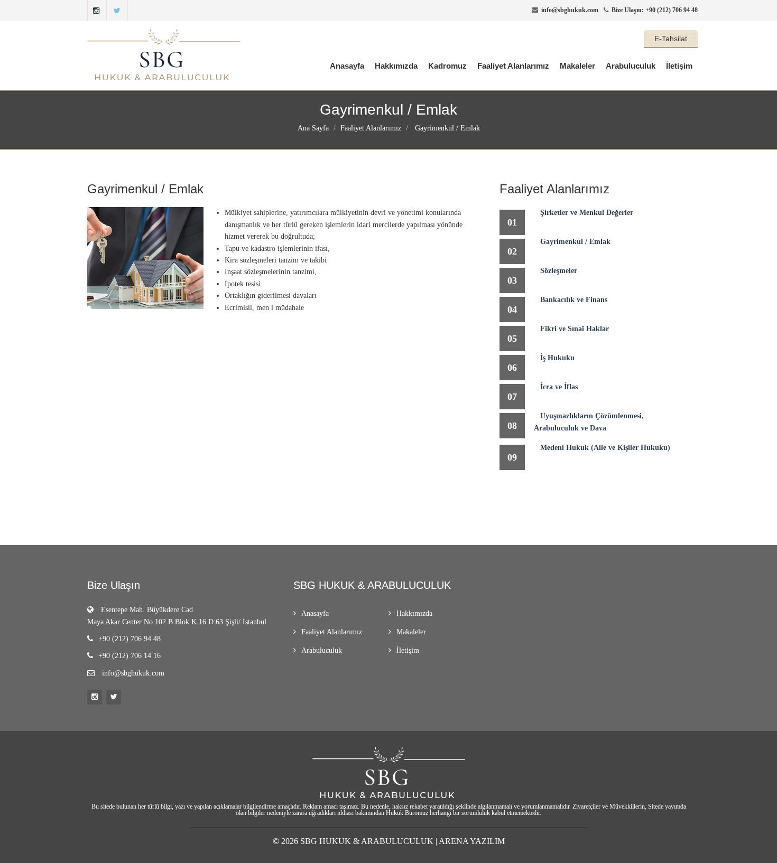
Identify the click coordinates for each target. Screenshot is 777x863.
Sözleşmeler (558, 271)
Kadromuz (447, 65)
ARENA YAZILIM (472, 841)
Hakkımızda (396, 65)
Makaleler (577, 65)
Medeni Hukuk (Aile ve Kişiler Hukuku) (605, 448)
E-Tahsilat (670, 38)
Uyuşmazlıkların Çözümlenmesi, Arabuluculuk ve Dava (589, 421)
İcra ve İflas (559, 387)
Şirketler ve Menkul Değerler (586, 213)
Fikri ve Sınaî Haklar (574, 329)
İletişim (679, 65)
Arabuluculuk (630, 65)
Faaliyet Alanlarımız (513, 65)
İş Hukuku (557, 358)
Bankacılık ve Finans (573, 300)
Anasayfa (347, 65)
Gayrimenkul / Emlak (446, 128)
